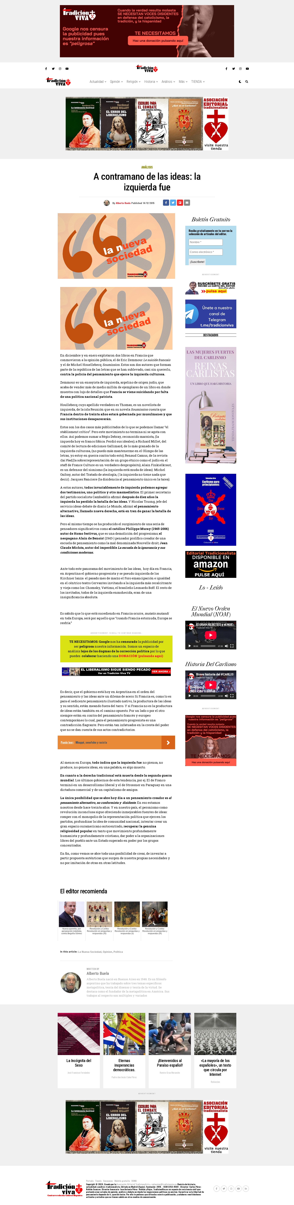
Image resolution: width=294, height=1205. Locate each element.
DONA (134, 1180)
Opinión (115, 82)
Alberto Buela (123, 203)
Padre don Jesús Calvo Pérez (124, 1077)
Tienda (98, 1180)
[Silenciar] (226, 646)
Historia (149, 82)
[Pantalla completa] (232, 646)
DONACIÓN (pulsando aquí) (141, 656)
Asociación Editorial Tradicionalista (133, 1184)
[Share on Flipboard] (180, 203)
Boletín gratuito (122, 1180)
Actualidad (96, 82)
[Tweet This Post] (173, 203)
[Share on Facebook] (166, 203)
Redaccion (215, 1081)
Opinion (107, 951)
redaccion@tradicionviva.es (164, 1184)
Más (182, 82)
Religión (132, 82)
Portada (89, 1180)
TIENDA (196, 82)
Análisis (167, 82)
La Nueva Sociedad (89, 951)
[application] (210, 635)
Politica (118, 951)
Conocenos (108, 1180)
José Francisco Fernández (79, 1072)
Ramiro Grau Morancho (170, 1072)
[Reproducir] (189, 646)
